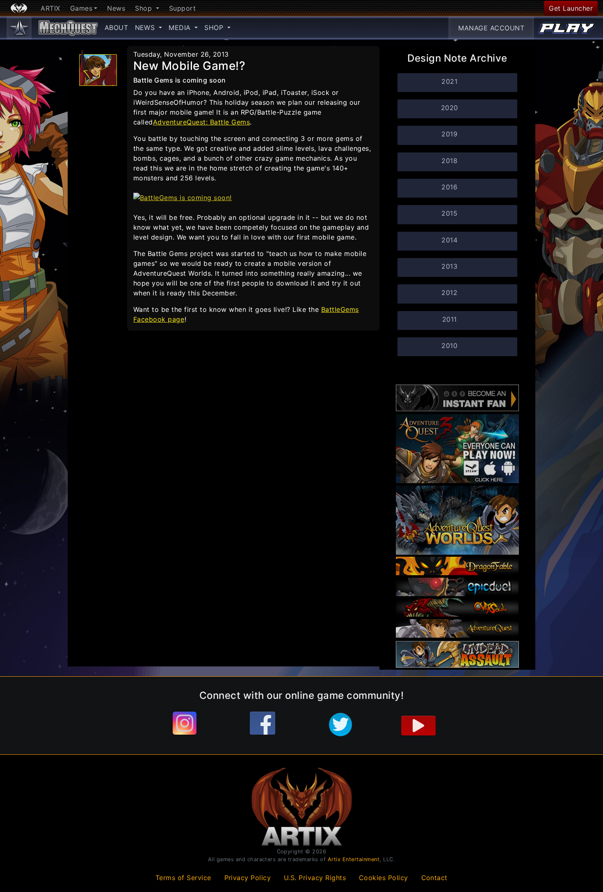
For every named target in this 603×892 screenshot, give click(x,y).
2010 (449, 345)
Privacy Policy (247, 878)
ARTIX (50, 8)
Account (491, 28)
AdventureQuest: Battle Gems (201, 122)
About (116, 27)
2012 (449, 292)
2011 (449, 319)
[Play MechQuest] (566, 28)
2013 (449, 266)
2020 (449, 108)
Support (182, 8)
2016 (449, 187)
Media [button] (181, 27)
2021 (449, 81)
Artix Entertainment (354, 859)
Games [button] (81, 8)
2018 (449, 161)
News (116, 8)
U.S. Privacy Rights (315, 878)
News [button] (146, 27)
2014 (449, 240)
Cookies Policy (383, 878)
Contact (434, 878)
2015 (449, 213)
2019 (449, 134)
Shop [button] (144, 8)
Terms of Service (183, 878)
